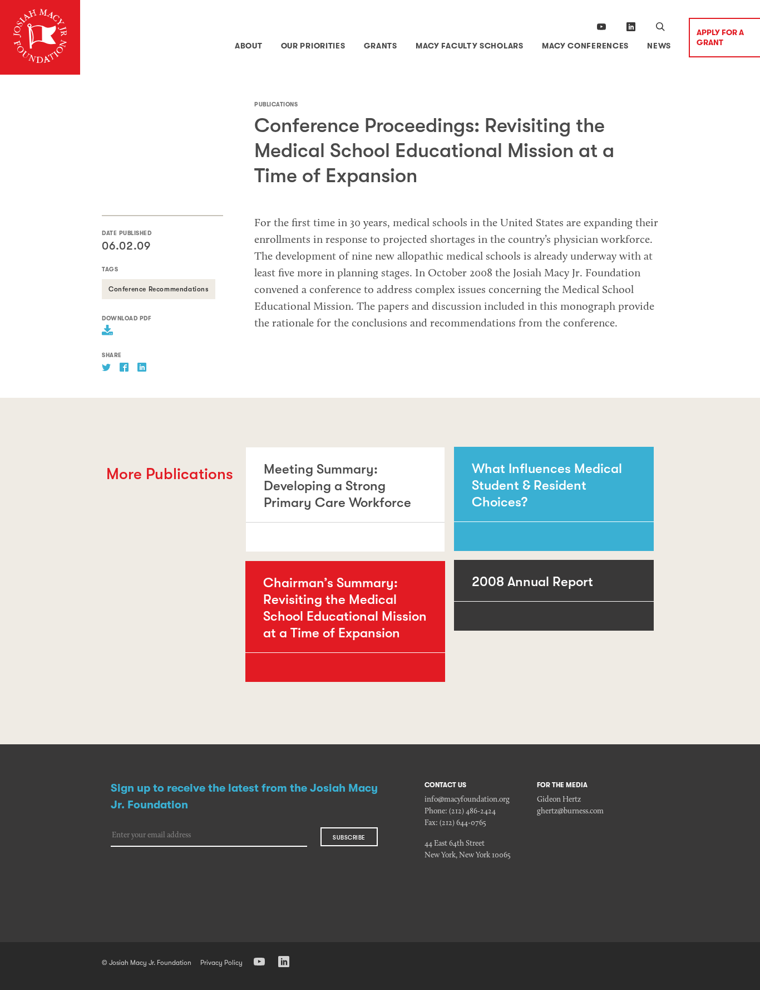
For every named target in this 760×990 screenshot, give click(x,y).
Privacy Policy (221, 963)
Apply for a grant (720, 37)
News (659, 45)
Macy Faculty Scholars (470, 45)
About (249, 45)
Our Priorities (313, 45)
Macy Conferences (585, 45)
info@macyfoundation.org (467, 800)
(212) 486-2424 (472, 812)
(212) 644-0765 (463, 823)
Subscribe (349, 838)
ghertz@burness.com (570, 812)
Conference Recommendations (158, 289)
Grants (380, 45)
